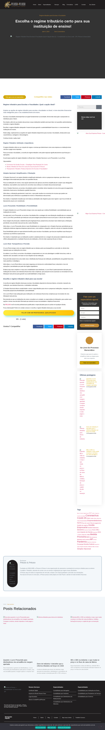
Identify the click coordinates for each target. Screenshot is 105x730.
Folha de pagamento (95, 523)
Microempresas (93, 537)
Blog (64, 4)
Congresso (97, 513)
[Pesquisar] (99, 107)
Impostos (95, 532)
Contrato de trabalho (81, 515)
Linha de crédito (85, 534)
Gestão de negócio (82, 525)
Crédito (92, 518)
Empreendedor (83, 520)
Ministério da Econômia (83, 539)
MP (91, 539)
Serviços (56, 4)
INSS (99, 532)
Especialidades (47, 4)
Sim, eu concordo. (40, 727)
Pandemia (82, 541)
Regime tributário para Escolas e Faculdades (52, 15)
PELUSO (8, 304)
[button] (65, 97)
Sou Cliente (92, 4)
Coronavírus (92, 515)
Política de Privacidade (64, 727)
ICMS (78, 532)
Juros (79, 534)
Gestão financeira (93, 527)
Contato (84, 4)
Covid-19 (81, 518)
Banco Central (80, 513)
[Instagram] (8, 710)
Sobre (39, 4)
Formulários (70, 4)
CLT (90, 513)
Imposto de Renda (86, 532)
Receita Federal (89, 544)
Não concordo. (52, 727)
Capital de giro (86, 513)
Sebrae (90, 546)
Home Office (95, 530)
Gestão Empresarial (86, 526)
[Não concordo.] (101, 727)
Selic (93, 546)
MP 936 (94, 539)
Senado (97, 546)
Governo (80, 530)
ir (77, 534)
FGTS (79, 523)
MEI (88, 537)
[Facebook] (5, 710)
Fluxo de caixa (86, 523)
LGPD (76, 4)
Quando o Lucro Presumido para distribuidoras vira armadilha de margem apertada (91, 382)
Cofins (93, 513)
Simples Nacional (84, 549)
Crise (88, 518)
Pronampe (80, 544)
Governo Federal (88, 530)
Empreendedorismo (94, 520)
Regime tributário (84, 546)
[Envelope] (11, 710)
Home (34, 4)
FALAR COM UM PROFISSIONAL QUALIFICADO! (38, 312)
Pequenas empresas (91, 542)
